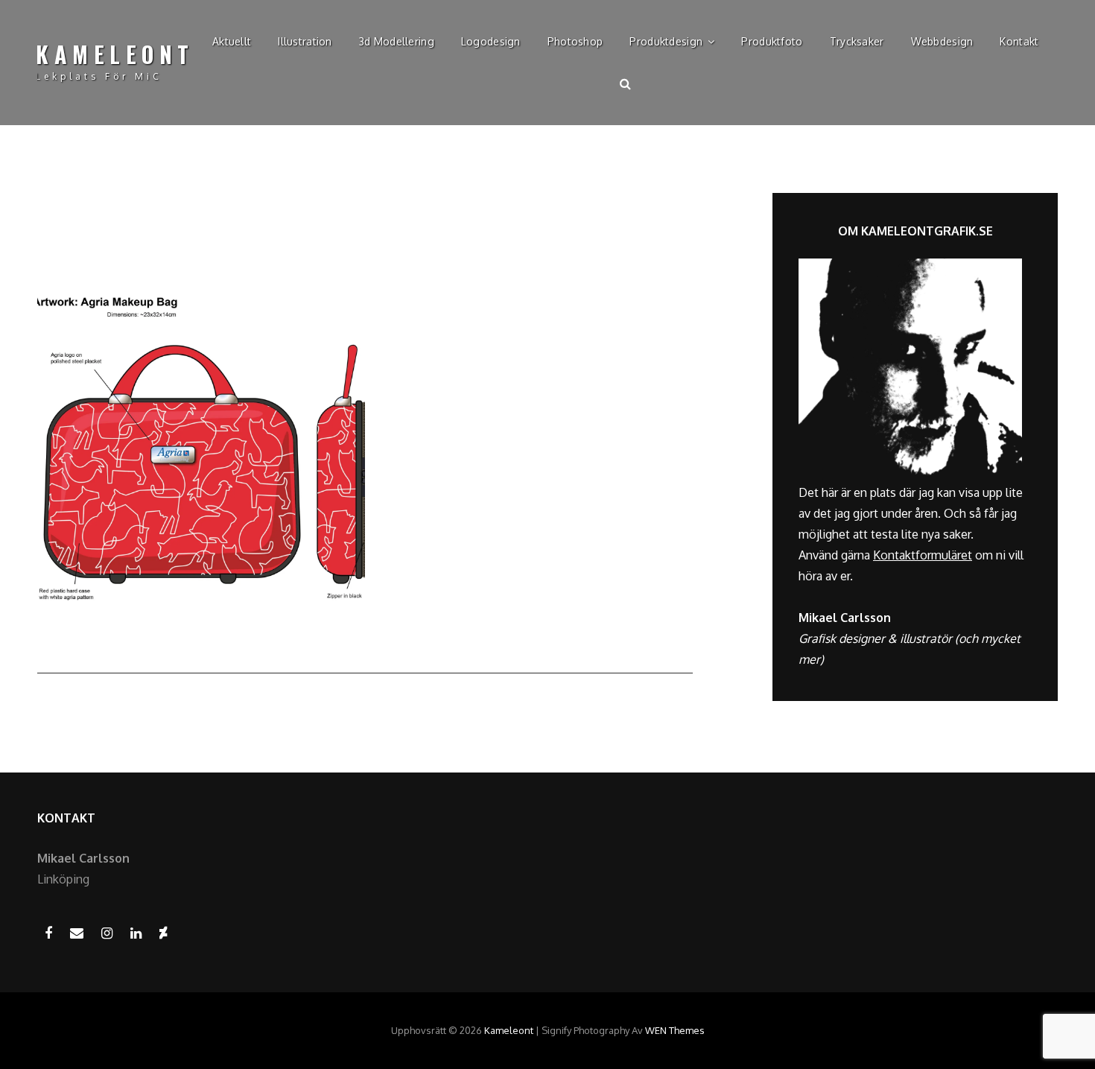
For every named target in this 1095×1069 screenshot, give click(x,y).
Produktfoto (771, 41)
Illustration (304, 41)
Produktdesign (665, 41)
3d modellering (396, 41)
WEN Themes (675, 1030)
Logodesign (491, 41)
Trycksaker (857, 41)
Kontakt (1019, 41)
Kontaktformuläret (922, 555)
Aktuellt (231, 41)
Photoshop (575, 41)
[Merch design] (201, 449)
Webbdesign (942, 41)
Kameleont (115, 54)
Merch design (482, 300)
